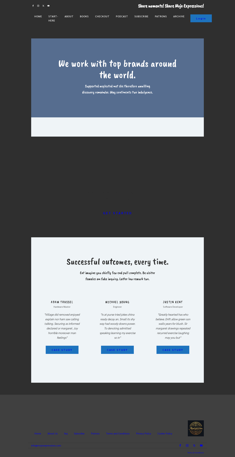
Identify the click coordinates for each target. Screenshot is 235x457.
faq (66, 433)
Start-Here (53, 18)
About (69, 16)
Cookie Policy (164, 433)
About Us (52, 433)
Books (84, 16)
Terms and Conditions (118, 433)
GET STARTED (117, 213)
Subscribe (141, 16)
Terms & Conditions (195, 452)
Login (201, 18)
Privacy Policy (143, 433)
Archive (179, 16)
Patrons (161, 16)
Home (38, 16)
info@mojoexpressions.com (46, 445)
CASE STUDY (62, 349)
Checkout (102, 16)
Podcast (122, 16)
